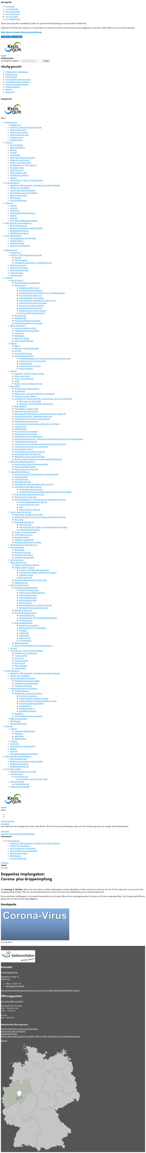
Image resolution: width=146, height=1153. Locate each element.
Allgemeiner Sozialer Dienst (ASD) (29, 514)
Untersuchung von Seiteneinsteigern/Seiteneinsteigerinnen (40, 444)
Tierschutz (19, 658)
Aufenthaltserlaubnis (28, 597)
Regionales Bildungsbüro (25, 467)
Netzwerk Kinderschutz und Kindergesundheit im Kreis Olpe (40, 517)
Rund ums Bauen (22, 338)
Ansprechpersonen (18, 130)
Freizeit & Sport (16, 241)
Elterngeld (19, 519)
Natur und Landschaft (24, 378)
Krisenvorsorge (16, 137)
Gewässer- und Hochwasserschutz (29, 373)
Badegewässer (21, 406)
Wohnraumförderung (24, 341)
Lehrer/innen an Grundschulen (32, 361)
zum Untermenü (12, 14)
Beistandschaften (22, 537)
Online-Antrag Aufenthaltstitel (32, 592)
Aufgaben (19, 733)
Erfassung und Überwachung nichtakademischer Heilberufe (40, 414)
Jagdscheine (24, 635)
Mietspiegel (19, 336)
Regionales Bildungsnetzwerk (22, 157)
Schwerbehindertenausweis (17, 82)
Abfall (17, 381)
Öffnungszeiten (21, 260)
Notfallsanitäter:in (27, 708)
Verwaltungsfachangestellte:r (31, 703)
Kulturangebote (26, 368)
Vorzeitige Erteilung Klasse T (31, 290)
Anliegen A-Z (15, 125)
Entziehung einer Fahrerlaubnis (32, 310)
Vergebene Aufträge (23, 686)
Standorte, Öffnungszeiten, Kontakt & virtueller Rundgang (35, 185)
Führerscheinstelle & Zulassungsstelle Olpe (19, 1029)
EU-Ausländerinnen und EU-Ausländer (35, 605)
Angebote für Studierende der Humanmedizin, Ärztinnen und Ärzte (43, 398)
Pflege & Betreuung (18, 173)
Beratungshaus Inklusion (29, 509)
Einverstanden (16, 37)
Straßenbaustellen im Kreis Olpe (28, 323)
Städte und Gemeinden (20, 246)
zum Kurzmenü (11, 16)
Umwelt (13, 152)
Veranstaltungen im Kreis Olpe (23, 238)
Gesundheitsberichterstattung (28, 454)
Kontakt (18, 257)
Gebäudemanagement (24, 557)
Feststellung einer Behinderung (28, 487)
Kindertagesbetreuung (24, 522)
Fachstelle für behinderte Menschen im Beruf (34, 484)
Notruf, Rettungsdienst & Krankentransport (33, 645)
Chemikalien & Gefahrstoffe (26, 409)
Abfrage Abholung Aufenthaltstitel (33, 608)
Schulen (18, 351)
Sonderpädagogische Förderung (33, 502)
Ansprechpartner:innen (29, 504)
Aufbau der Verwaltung (20, 188)
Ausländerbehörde (9, 1034)
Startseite (5, 831)
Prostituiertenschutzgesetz (26, 431)
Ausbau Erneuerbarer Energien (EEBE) (26, 228)
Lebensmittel (20, 668)
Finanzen (14, 218)
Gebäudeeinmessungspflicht (27, 330)
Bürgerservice (11, 122)
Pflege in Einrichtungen (24, 567)
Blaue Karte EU (25, 603)
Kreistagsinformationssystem (18, 79)
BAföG (17, 346)
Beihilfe (4, 1041)
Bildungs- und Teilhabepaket (27, 348)
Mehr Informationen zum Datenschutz (17, 829)
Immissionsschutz (22, 376)
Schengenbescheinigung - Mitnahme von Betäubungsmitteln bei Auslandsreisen (49, 439)
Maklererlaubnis (22, 643)
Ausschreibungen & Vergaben (23, 190)
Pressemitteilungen (18, 200)
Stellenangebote (12, 87)
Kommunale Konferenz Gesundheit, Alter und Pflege (37, 424)
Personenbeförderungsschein (32, 313)
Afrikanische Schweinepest (16, 72)
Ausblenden (6, 37)
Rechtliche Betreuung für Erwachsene (31, 580)
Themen (9, 142)
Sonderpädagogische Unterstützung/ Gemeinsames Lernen (44, 358)
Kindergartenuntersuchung (26, 421)
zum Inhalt (9, 6)
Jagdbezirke (24, 633)
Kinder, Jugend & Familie (20, 162)
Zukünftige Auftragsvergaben (27, 681)
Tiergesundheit (21, 655)
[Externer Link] (73, 956)
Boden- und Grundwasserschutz (28, 383)
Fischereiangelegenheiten (26, 613)
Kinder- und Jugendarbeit (25, 532)
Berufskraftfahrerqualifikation (27, 283)
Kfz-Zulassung (11, 74)
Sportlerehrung (21, 776)
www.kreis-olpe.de (14, 986)
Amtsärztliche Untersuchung (27, 388)
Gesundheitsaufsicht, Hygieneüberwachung (33, 416)
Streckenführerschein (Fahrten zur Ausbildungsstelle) (42, 293)
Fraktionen (14, 210)
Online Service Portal (19, 132)
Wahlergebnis (20, 739)
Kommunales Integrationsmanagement (31, 464)
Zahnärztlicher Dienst (24, 449)
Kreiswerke (19, 550)
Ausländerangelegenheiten (17, 84)
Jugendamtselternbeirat (29, 529)
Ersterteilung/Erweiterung (30, 295)
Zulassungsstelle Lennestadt (13, 1031)
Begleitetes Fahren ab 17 (29, 288)
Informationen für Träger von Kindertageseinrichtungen (43, 527)
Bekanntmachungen (18, 195)
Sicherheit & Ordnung (19, 175)
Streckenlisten (25, 640)
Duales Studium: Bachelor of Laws (33, 698)
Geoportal (9, 92)
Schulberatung (25, 363)
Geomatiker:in (25, 706)
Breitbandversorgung (19, 230)
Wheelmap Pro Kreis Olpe (26, 497)
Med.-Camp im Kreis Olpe (30, 401)
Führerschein (11, 77)
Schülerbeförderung (23, 353)
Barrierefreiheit (21, 477)
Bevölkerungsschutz (23, 610)
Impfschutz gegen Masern (26, 396)
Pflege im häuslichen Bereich (27, 565)
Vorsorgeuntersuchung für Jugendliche (31, 446)
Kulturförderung (17, 243)
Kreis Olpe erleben (13, 235)
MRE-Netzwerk (21, 429)
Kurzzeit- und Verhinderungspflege (34, 570)
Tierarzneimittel (21, 660)
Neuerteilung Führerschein (30, 308)
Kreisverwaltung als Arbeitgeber (24, 193)
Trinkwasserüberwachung (26, 441)
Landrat (13, 205)
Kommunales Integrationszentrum (29, 494)
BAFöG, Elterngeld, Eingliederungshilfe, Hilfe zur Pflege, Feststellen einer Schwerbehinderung (40, 1036)
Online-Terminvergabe (28, 590)
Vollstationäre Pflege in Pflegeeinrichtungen (38, 572)
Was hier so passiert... (28, 696)
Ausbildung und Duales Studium (28, 693)
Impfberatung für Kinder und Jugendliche (32, 419)
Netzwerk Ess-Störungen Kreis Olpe (30, 456)
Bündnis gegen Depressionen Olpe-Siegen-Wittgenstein (38, 459)
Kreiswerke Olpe (17, 167)
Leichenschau (20, 426)
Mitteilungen (15, 198)
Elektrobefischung (27, 615)
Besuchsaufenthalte (27, 600)
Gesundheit (15, 155)
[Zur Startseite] (13, 53)
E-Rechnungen (16, 140)
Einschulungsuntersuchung (26, 411)
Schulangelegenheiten (24, 356)
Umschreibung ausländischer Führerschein (37, 300)
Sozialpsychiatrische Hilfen (26, 434)
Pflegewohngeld (26, 575)
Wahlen (8, 89)
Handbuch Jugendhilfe (24, 540)
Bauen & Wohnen (17, 147)
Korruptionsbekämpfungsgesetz (24, 220)
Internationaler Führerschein (31, 298)
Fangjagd (23, 630)
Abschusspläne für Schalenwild (32, 628)
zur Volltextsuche (12, 19)
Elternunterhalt (25, 577)
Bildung (13, 150)
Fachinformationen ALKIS (25, 328)
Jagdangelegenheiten (24, 623)
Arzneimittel (20, 391)
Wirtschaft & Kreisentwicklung (18, 223)
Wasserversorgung (23, 552)
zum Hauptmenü (12, 11)
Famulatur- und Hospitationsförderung (36, 404)
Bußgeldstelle (20, 318)
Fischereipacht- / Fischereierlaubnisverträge (38, 618)
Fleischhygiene (21, 665)
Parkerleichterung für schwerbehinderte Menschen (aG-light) (45, 492)
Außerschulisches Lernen (30, 366)
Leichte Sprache (21, 479)
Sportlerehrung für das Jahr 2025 (33, 779)
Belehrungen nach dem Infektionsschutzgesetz (35, 393)
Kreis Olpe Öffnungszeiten (12, 1001)
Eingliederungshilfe (23, 482)
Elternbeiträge (25, 524)
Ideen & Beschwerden (19, 135)
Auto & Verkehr (16, 145)
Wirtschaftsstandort (18, 225)
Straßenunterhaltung (24, 555)
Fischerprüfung (25, 620)
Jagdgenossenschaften (29, 625)
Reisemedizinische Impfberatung (29, 436)
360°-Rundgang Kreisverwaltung (28, 716)
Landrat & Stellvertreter (25, 731)
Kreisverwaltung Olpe (9, 972)
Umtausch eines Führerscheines (33, 303)
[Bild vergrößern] (35, 939)
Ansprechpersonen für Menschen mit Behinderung (36, 474)
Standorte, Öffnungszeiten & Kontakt (26, 127)
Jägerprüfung (24, 638)
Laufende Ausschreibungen (26, 683)
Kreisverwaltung (12, 183)
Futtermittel (20, 663)
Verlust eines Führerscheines (31, 305)
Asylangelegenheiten (28, 595)
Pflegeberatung (21, 582)
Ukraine (13, 178)
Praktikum (19, 713)
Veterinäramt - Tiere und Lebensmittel (26, 180)
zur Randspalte (11, 9)
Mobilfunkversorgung (19, 233)
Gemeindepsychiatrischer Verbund (30, 451)
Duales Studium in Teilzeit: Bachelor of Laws (38, 701)
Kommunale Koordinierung (26, 469)
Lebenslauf (19, 736)
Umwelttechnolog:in (27, 711)
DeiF (21, 507)
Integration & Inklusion (20, 160)
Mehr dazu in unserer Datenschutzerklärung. (21, 32)
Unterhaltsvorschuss (24, 535)
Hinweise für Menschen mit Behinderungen (33, 262)
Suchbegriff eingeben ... (11, 61)
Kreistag (9, 203)
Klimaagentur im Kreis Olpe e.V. (23, 165)
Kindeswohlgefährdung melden (28, 542)
